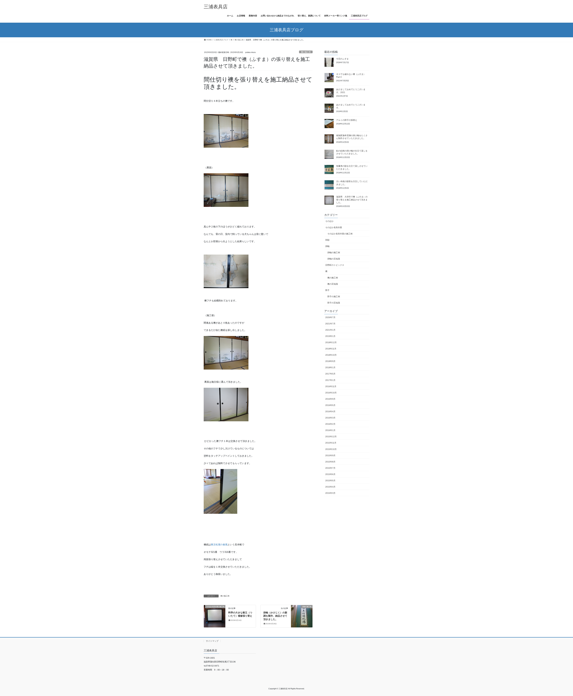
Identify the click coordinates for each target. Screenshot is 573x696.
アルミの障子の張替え (346, 120)
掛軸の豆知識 (333, 259)
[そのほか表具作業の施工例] (214, 616)
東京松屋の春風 (219, 544)
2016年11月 (330, 386)
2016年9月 (330, 399)
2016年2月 (330, 424)
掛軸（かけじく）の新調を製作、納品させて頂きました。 (275, 616)
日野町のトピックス (334, 265)
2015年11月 (330, 443)
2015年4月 (330, 487)
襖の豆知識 (332, 284)
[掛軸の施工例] (301, 616)
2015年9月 (330, 455)
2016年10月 (331, 392)
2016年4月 (330, 411)
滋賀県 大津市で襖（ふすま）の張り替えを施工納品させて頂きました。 (352, 200)
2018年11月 (330, 348)
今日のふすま (342, 59)
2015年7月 (330, 468)
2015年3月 (330, 493)
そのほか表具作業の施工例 (339, 233)
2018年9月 (330, 361)
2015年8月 (330, 462)
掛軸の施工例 (333, 252)
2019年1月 (330, 336)
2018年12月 (331, 342)
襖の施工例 (306, 52)
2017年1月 (330, 380)
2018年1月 (330, 367)
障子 (327, 290)
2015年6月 (330, 474)
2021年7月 (330, 323)
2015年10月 (331, 449)
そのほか (329, 221)
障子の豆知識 (333, 303)
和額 (327, 240)
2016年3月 (330, 418)
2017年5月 (330, 374)
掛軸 (327, 246)
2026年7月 (330, 317)
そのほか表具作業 (333, 227)
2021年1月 (330, 330)
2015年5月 (330, 480)
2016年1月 (330, 430)
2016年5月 (330, 405)
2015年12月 (331, 436)
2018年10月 (331, 355)
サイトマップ (212, 641)
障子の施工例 (333, 296)
